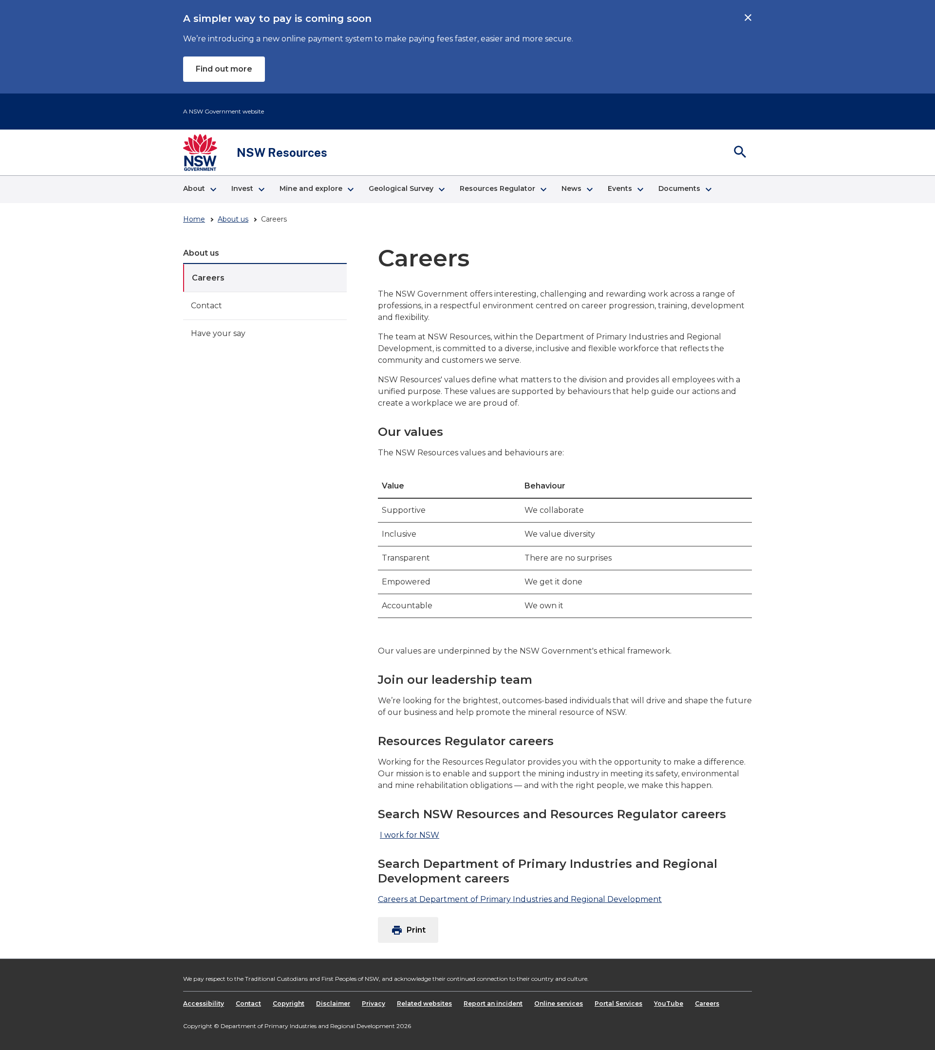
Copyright (288, 1003)
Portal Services (618, 1003)
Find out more (224, 69)
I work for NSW (409, 835)
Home (194, 219)
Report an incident (493, 1003)
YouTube (668, 1003)
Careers (208, 277)
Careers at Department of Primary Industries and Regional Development (520, 899)
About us (233, 219)
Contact (206, 305)
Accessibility (203, 1003)
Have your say (218, 333)
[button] (199, 189)
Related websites (424, 1003)
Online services (558, 1003)
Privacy (373, 1003)
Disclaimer (333, 1003)
